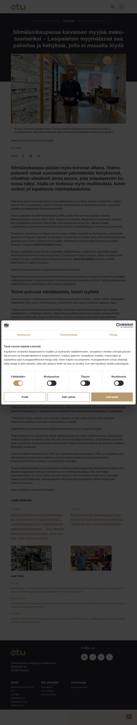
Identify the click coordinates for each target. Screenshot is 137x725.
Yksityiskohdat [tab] (68, 334)
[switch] (51, 383)
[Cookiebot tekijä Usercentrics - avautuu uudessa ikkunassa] (118, 325)
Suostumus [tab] (24, 334)
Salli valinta (68, 397)
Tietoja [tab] (113, 334)
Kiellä (25, 397)
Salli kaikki (112, 397)
